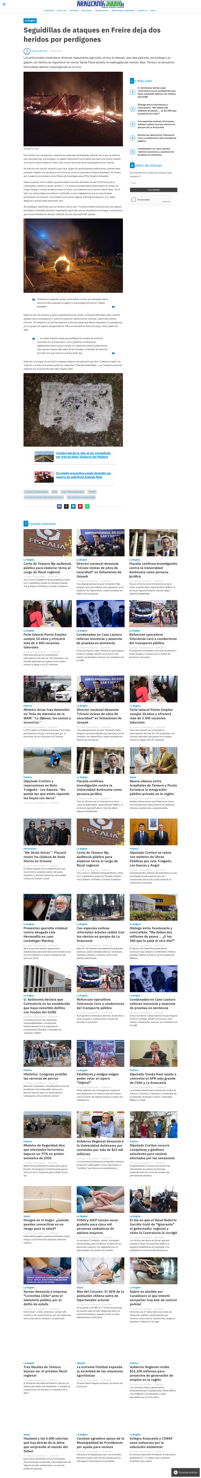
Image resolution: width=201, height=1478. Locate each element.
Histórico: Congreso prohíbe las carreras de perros (45, 1076)
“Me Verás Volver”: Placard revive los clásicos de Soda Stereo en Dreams (45, 856)
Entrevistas (101, 11)
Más (153, 11)
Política (62, 11)
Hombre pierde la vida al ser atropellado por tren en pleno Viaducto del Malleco (83, 455)
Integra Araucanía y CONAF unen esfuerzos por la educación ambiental (151, 1442)
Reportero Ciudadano (123, 11)
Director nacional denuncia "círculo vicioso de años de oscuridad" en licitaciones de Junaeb (98, 570)
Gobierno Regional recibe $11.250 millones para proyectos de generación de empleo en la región (151, 1373)
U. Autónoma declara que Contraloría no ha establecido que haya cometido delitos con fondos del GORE (47, 1005)
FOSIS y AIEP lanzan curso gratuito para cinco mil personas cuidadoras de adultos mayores (97, 1226)
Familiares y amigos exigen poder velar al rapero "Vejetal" (98, 1078)
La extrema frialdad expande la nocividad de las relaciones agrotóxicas (100, 1371)
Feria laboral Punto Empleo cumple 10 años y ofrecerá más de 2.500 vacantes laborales (45, 640)
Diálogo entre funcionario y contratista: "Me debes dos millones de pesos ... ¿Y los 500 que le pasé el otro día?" (152, 934)
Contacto (143, 11)
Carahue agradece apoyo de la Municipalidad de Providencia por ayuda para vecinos (100, 1442)
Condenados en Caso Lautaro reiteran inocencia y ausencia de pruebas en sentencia (99, 638)
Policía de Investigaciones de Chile (44, 497)
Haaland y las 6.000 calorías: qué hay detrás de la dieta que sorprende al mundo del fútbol (46, 1444)
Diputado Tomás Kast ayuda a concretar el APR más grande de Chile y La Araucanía (153, 1078)
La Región (49, 11)
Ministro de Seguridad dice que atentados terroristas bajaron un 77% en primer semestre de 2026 (44, 1151)
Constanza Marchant (72, 492)
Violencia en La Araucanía (81, 497)
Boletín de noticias (146, 165)
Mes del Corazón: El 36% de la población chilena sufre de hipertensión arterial (100, 1295)
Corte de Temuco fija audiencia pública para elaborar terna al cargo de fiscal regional (47, 568)
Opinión (74, 11)
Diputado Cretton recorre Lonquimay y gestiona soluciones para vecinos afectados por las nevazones (152, 1151)
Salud (133, 777)
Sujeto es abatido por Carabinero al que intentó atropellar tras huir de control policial (153, 1297)
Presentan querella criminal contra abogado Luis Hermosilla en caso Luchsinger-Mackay (46, 934)
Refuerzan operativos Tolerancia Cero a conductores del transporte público (153, 638)
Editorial (87, 11)
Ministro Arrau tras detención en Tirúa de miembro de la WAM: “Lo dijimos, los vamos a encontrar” (47, 716)
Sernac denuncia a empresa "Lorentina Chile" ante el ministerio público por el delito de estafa (45, 1297)
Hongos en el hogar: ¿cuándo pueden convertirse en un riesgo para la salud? (46, 1224)
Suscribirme (154, 190)
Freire (92, 492)
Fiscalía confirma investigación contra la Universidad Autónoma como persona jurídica (153, 570)
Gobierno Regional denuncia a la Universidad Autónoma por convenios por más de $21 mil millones (100, 1147)
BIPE (54, 492)
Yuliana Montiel (39, 50)
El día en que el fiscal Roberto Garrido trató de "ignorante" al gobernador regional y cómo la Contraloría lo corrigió (153, 1226)
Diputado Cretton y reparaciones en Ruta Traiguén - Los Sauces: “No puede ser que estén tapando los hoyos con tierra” (47, 789)
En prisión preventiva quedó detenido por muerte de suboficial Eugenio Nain (83, 475)
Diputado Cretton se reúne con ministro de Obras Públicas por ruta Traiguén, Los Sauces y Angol (151, 858)
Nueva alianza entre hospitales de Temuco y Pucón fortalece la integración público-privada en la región (153, 787)
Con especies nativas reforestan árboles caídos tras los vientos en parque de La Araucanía (100, 934)
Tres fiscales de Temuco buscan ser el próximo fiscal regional (45, 1371)
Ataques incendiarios (36, 492)
